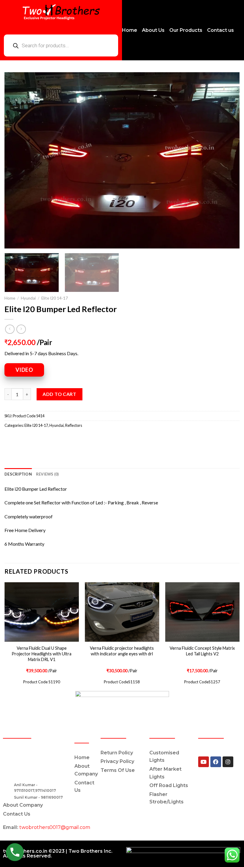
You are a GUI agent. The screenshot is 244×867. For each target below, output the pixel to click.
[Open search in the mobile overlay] (61, 45)
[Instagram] (228, 761)
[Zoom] (12, 241)
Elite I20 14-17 (54, 298)
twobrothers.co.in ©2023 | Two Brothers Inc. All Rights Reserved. (57, 853)
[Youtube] (203, 761)
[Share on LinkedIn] (63, 438)
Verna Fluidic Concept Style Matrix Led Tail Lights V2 (202, 651)
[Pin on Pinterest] (53, 438)
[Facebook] (215, 761)
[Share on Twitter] (31, 438)
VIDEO (24, 369)
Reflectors (73, 425)
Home (9, 298)
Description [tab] (18, 474)
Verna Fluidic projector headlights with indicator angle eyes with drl (122, 651)
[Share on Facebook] (21, 438)
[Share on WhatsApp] (10, 438)
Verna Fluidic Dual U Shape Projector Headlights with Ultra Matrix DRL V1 (41, 654)
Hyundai (28, 298)
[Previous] (16, 160)
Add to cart (59, 394)
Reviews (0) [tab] (47, 474)
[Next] (227, 160)
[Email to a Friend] (42, 438)
